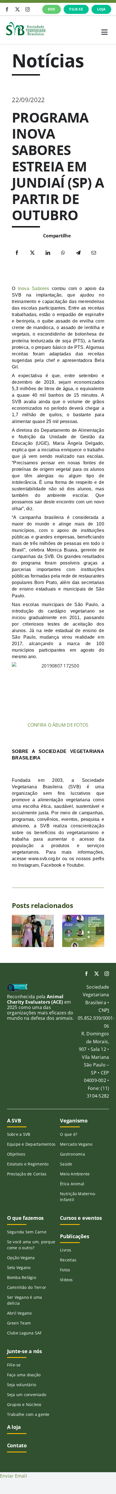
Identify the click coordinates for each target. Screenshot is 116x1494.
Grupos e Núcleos (24, 1404)
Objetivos (16, 1154)
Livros (65, 1250)
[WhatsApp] (63, 253)
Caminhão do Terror (26, 1287)
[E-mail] (94, 253)
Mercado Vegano (76, 1144)
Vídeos (66, 1279)
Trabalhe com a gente (28, 1414)
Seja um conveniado (26, 1394)
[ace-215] (17, 986)
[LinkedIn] (48, 253)
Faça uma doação (24, 1374)
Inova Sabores (33, 288)
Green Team (19, 1323)
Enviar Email (13, 1476)
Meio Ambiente (75, 1174)
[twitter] (17, 9)
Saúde (66, 1164)
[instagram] (27, 9)
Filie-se (14, 1365)
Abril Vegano (19, 1313)
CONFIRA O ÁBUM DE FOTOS (58, 725)
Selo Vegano (19, 1267)
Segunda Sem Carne (26, 1232)
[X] (32, 253)
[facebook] (7, 9)
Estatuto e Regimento (28, 1164)
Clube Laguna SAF (24, 1333)
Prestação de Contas (27, 1174)
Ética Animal (72, 1183)
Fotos (65, 1269)
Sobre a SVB (18, 1134)
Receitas (68, 1260)
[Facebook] (17, 253)
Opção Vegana (21, 1257)
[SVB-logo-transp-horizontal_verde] (26, 23)
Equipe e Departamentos (31, 1144)
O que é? (68, 1134)
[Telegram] (78, 253)
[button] (16, 931)
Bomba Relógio (21, 1277)
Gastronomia (72, 1154)
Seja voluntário (21, 1384)
